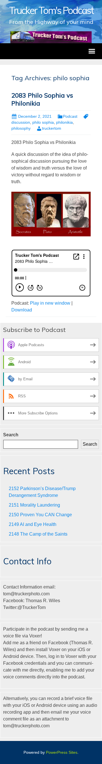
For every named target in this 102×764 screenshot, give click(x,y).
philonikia (64, 122)
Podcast (70, 116)
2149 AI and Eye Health (32, 524)
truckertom (51, 128)
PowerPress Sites (61, 752)
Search (10, 434)
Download (21, 309)
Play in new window (50, 303)
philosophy (21, 128)
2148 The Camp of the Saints (38, 534)
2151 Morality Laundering (34, 505)
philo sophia (43, 122)
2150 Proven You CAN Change (40, 514)
